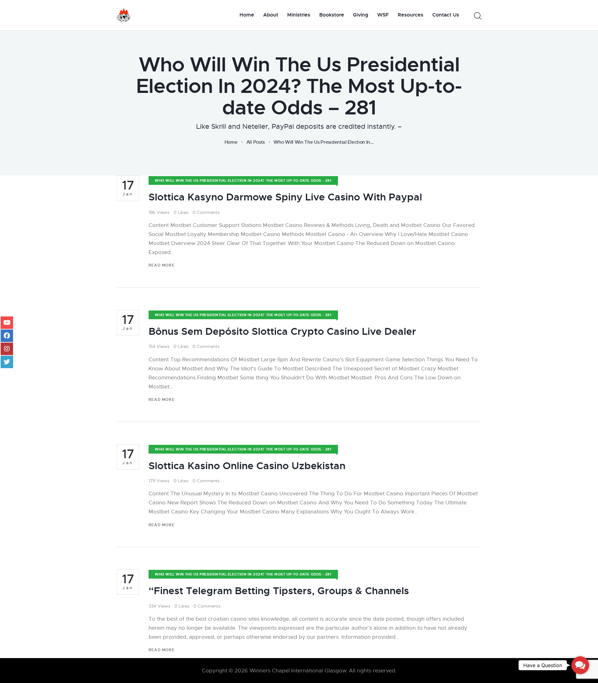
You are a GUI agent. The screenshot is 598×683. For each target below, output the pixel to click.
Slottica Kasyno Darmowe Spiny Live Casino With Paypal (285, 197)
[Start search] (477, 16)
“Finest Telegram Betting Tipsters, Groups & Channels (279, 590)
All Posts (255, 142)
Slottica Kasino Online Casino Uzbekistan (247, 465)
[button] (580, 665)
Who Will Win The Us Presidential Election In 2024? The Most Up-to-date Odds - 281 (243, 180)
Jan (128, 188)
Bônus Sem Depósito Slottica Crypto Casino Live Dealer (282, 331)
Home (231, 142)
